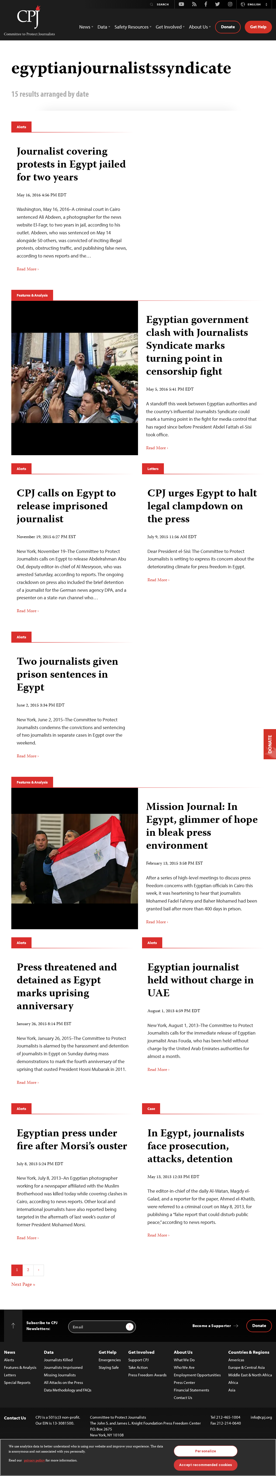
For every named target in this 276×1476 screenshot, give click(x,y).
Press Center (184, 1382)
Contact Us (183, 1397)
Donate (228, 26)
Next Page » (23, 1285)
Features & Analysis (32, 295)
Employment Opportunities (197, 1374)
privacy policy (34, 1461)
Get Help (258, 26)
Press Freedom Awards (147, 1374)
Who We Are (184, 1367)
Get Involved (141, 1352)
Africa (233, 1382)
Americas (236, 1359)
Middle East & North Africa (250, 1374)
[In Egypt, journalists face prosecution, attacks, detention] (203, 1181)
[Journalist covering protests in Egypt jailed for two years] (72, 207)
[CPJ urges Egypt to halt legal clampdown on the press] (203, 533)
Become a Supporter (211, 1325)
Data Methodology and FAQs (67, 1390)
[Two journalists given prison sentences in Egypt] (72, 706)
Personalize (205, 1451)
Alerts (21, 126)
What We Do (184, 1359)
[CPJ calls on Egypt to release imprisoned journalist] (72, 549)
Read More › (28, 269)
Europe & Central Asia (246, 1367)
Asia (231, 1390)
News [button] (84, 27)
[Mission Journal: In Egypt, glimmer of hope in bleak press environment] (74, 858)
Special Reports (17, 1382)
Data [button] (102, 27)
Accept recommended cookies (205, 1465)
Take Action (138, 1367)
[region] (138, 1457)
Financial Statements (191, 1390)
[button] (266, 4)
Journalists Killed (58, 1359)
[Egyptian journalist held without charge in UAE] (203, 1015)
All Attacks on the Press (63, 1382)
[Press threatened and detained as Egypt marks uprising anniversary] (72, 1021)
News (9, 1352)
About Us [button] (198, 27)
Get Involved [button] (169, 27)
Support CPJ (138, 1359)
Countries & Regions (248, 1352)
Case (151, 1108)
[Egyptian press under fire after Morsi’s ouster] (72, 1182)
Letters (152, 468)
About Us (183, 1352)
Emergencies (110, 1359)
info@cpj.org (261, 1417)
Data (49, 1352)
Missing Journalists (60, 1374)
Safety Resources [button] (132, 27)
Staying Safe (109, 1367)
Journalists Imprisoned (63, 1367)
